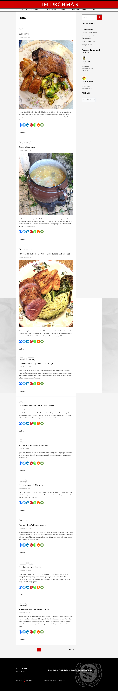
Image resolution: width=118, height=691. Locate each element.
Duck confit (23, 34)
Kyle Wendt (29, 680)
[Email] (42, 125)
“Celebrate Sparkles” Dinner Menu (34, 609)
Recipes (34, 10)
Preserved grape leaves (88, 41)
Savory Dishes (30, 250)
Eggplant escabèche (87, 29)
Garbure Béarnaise (27, 147)
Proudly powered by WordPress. (55, 680)
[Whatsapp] (34, 125)
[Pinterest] (31, 125)
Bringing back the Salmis (30, 567)
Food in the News (49, 10)
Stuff (21, 30)
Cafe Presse (23, 481)
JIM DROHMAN (59, 4)
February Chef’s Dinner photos (32, 525)
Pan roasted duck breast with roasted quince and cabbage (44, 254)
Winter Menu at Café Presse (31, 485)
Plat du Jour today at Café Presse (33, 445)
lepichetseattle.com (86, 72)
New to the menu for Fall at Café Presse (36, 406)
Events (64, 10)
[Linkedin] (27, 125)
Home (24, 10)
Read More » (22, 132)
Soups (28, 143)
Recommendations (79, 10)
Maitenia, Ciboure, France (89, 32)
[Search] (99, 17)
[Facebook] (20, 125)
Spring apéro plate (87, 45)
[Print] (38, 125)
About (94, 10)
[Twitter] (24, 125)
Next (71, 649)
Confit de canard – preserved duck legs (36, 363)
